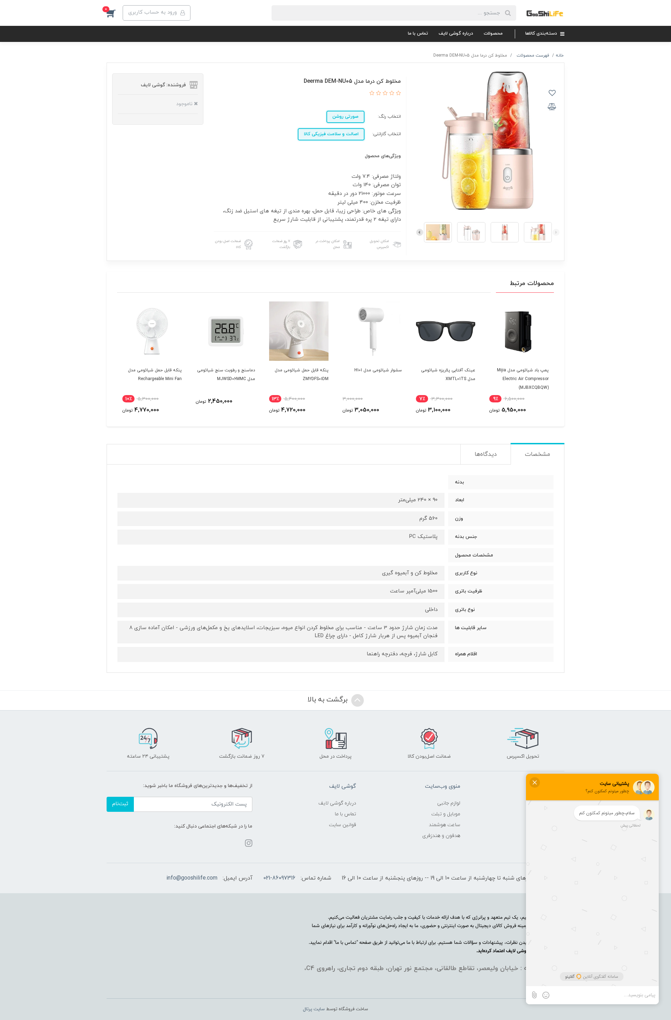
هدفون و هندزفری (441, 835)
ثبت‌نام (120, 804)
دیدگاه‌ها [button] (486, 454)
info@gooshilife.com (191, 878)
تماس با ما (418, 33)
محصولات (493, 33)
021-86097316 (279, 878)
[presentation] (556, 232)
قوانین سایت (342, 825)
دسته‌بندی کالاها (541, 33)
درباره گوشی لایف (456, 33)
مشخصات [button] (537, 454)
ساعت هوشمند (444, 825)
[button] (115, 13)
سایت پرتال (314, 1009)
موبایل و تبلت (445, 814)
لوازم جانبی (448, 803)
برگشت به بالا (328, 700)
